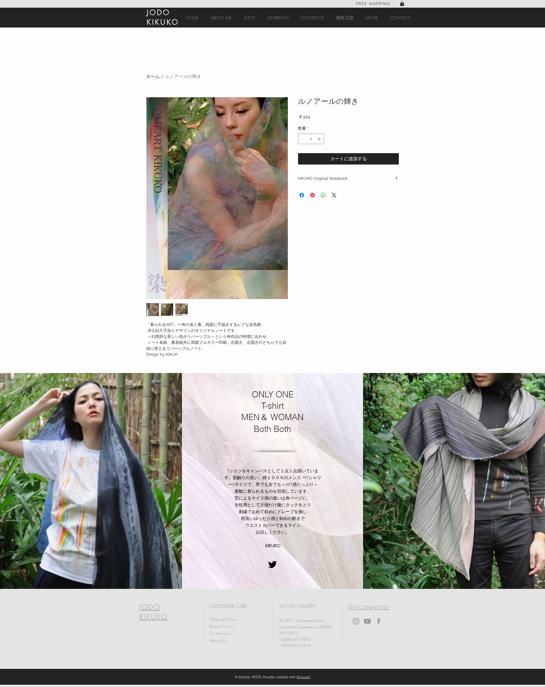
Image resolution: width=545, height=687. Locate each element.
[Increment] (319, 139)
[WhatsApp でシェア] (323, 195)
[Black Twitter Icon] (272, 564)
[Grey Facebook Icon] (378, 621)
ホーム (153, 76)
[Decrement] (302, 139)
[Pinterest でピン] (312, 195)
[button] (402, 3)
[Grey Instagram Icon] (356, 621)
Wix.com (303, 677)
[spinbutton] (311, 139)
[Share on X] (334, 195)
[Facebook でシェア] (301, 195)
